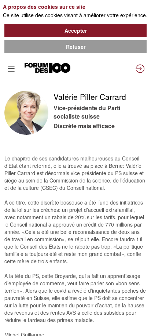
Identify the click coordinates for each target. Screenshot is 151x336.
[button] (11, 69)
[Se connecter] (140, 69)
